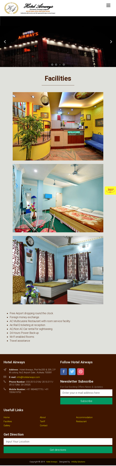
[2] (58, 230)
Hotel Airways (51, 462)
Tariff (42, 421)
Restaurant (81, 421)
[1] (58, 302)
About (43, 417)
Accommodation (84, 417)
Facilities (8, 421)
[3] (58, 158)
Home (7, 417)
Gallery (7, 425)
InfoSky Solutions (78, 462)
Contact (43, 425)
